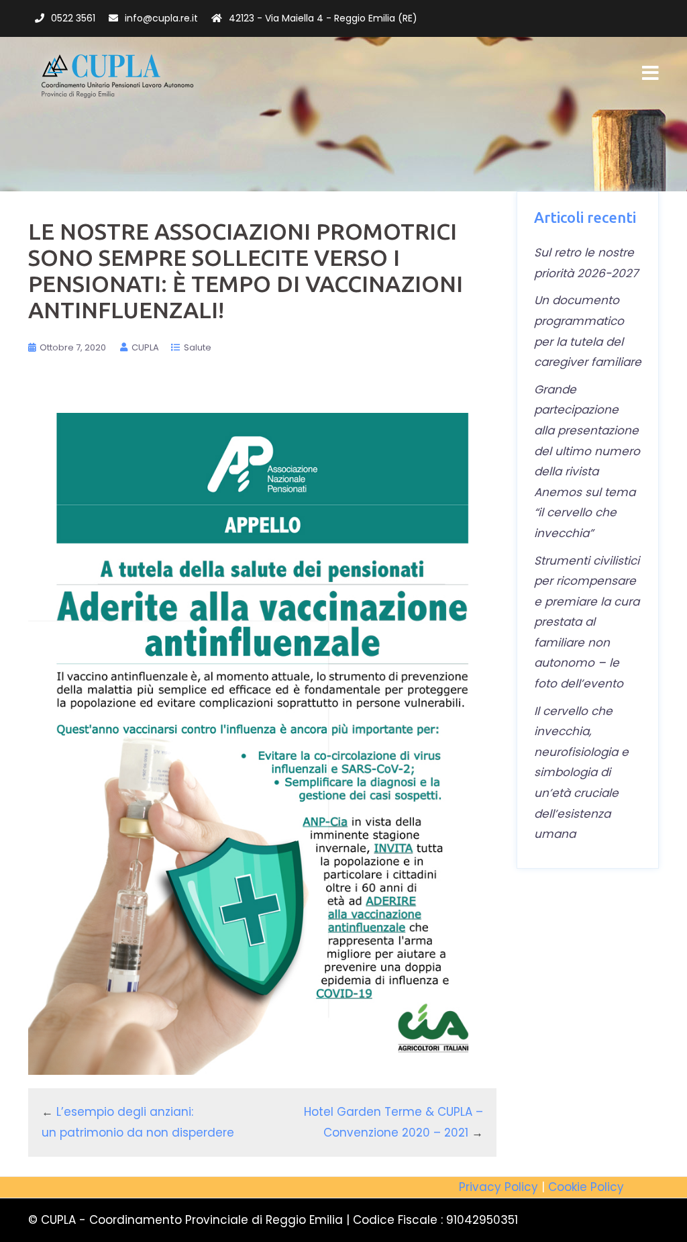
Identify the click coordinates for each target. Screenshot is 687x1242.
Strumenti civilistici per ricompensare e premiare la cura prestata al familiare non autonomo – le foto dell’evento (586, 622)
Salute (197, 347)
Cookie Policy (586, 1187)
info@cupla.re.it (161, 18)
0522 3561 (73, 18)
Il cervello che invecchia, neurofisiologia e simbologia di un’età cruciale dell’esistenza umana (581, 773)
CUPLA (145, 347)
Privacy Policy (498, 1187)
